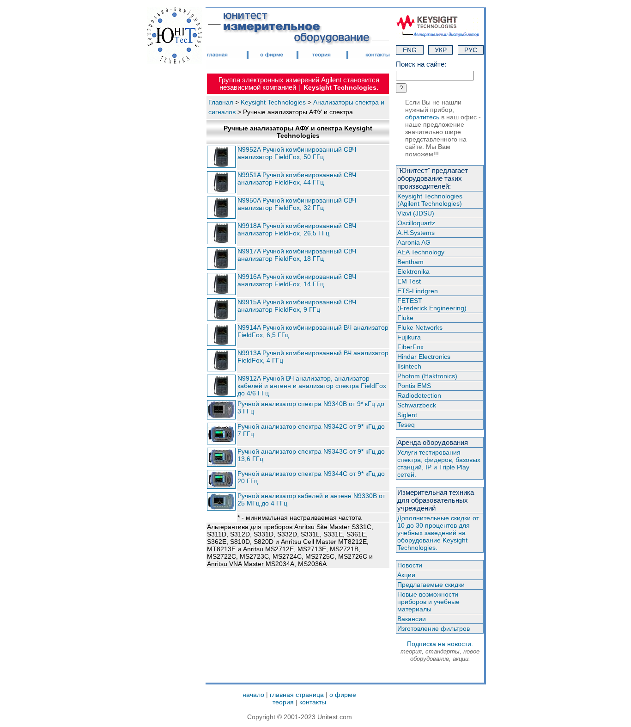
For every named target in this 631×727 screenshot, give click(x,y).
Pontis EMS (414, 385)
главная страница (297, 694)
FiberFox (410, 347)
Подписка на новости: (439, 651)
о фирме (342, 694)
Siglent (407, 415)
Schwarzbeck (416, 405)
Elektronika (413, 271)
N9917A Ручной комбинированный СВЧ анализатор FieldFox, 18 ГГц (296, 254)
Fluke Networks (420, 327)
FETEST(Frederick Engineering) (432, 304)
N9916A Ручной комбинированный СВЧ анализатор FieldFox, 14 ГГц (296, 280)
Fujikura (409, 337)
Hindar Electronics (423, 356)
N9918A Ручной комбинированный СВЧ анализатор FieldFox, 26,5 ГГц (296, 229)
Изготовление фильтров (433, 628)
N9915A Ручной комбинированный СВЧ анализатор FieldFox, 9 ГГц (296, 305)
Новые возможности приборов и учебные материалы (428, 602)
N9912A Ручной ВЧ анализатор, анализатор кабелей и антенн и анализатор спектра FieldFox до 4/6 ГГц (311, 386)
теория (283, 702)
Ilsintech (409, 366)
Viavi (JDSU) (415, 213)
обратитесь (422, 117)
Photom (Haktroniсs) (427, 376)
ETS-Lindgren (417, 291)
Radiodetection (419, 395)
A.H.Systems (416, 232)
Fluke (405, 317)
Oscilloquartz (416, 223)
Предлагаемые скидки (431, 584)
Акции (406, 575)
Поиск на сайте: (421, 64)
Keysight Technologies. (340, 87)
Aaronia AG (414, 242)
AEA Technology (420, 252)
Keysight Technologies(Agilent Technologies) (429, 199)
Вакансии (411, 618)
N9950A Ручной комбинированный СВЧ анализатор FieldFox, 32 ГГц (296, 204)
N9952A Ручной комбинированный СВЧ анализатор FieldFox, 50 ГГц (296, 153)
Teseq (406, 424)
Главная (220, 102)
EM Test (409, 281)
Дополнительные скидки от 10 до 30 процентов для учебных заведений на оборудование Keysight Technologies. (438, 532)
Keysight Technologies (273, 102)
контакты (312, 702)
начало (253, 694)
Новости (409, 565)
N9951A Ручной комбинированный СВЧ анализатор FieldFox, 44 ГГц (296, 178)
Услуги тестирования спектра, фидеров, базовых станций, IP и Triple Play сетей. (438, 463)
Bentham (410, 261)
